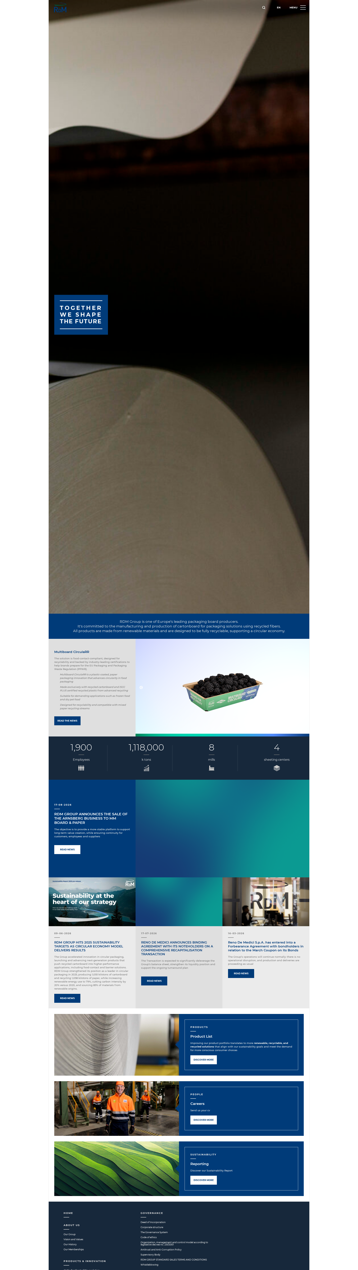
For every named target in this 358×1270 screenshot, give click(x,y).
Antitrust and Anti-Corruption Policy (161, 1249)
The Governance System (154, 1232)
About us (72, 1225)
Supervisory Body (150, 1254)
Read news (67, 849)
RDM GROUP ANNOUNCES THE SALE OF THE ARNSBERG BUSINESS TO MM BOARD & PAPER (91, 818)
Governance (152, 1212)
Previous (141, 688)
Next (304, 688)
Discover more (204, 1059)
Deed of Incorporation (153, 1222)
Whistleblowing (149, 1264)
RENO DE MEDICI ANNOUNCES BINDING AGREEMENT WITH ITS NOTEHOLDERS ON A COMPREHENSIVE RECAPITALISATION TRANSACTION (177, 948)
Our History (70, 1244)
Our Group (70, 1234)
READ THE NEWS (67, 720)
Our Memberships (74, 1249)
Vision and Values (73, 1239)
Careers (197, 1104)
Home (68, 1212)
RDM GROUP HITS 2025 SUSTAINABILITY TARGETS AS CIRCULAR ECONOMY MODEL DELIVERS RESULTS (88, 946)
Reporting (199, 1164)
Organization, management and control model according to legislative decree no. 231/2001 (174, 1243)
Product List (201, 1036)
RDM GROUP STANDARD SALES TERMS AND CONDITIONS (174, 1259)
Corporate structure (152, 1227)
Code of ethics (149, 1237)
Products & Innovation (85, 1261)
